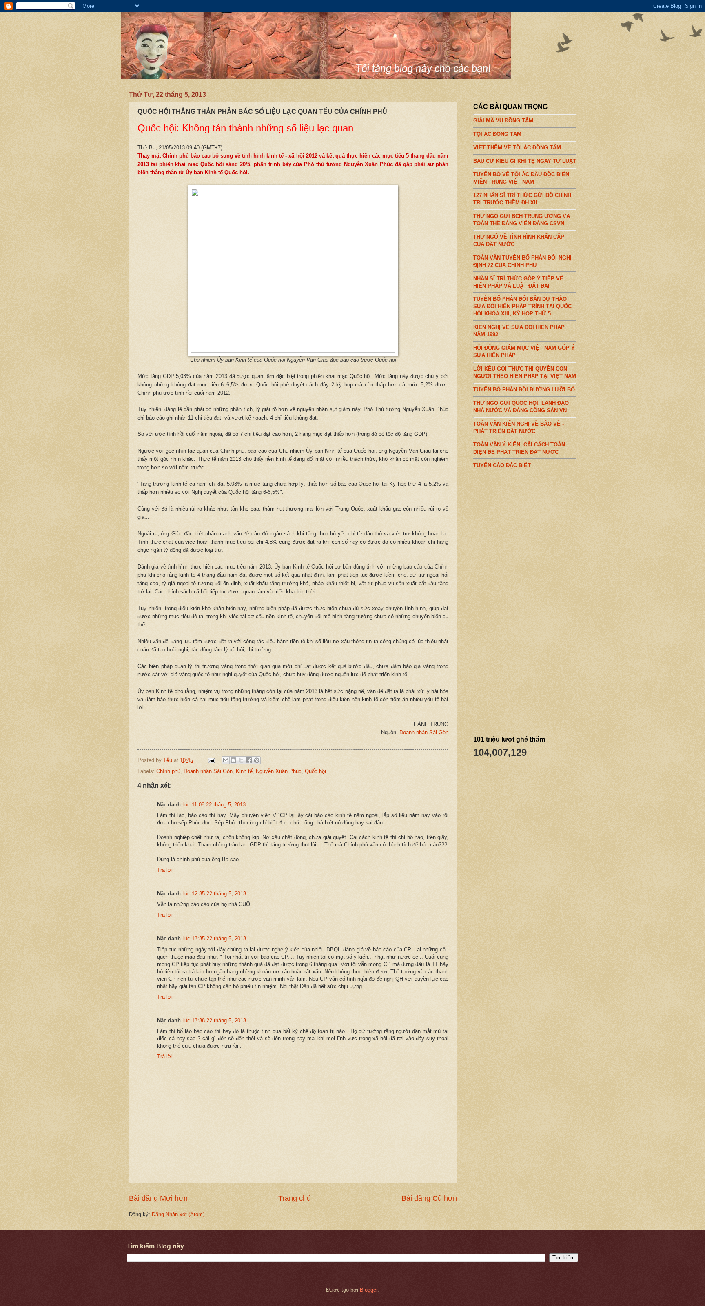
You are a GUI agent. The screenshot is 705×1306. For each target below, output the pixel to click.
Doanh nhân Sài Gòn (208, 771)
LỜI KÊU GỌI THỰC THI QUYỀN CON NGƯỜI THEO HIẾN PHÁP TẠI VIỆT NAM (524, 372)
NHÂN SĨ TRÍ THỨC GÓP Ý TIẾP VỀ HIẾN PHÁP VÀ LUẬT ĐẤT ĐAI (518, 282)
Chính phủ (168, 771)
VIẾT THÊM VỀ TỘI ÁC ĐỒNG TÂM (517, 147)
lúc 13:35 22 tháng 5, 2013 (214, 938)
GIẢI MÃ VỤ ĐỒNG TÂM (503, 121)
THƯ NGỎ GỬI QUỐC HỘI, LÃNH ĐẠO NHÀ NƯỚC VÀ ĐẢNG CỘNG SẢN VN (521, 406)
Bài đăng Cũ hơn (429, 1198)
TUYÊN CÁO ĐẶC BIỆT (502, 465)
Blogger (368, 1290)
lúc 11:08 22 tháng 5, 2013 (214, 805)
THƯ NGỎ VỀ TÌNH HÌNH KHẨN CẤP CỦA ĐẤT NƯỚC (518, 240)
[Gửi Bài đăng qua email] (211, 760)
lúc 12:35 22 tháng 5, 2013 (214, 894)
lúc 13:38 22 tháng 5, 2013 (214, 1020)
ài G (438, 732)
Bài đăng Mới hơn (158, 1198)
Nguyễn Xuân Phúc (279, 771)
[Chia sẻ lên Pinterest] (257, 760)
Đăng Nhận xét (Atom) (178, 1214)
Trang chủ (294, 1198)
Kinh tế (244, 771)
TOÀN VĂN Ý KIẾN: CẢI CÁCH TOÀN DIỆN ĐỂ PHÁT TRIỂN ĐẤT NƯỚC (519, 448)
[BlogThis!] (233, 760)
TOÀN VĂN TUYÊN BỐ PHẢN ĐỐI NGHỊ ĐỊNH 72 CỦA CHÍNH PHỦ (522, 261)
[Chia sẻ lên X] (241, 760)
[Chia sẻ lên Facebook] (249, 760)
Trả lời (165, 870)
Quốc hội (315, 771)
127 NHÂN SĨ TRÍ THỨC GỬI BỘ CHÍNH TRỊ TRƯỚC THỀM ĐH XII (522, 198)
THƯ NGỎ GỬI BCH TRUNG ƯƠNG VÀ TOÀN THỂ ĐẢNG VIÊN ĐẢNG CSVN (521, 219)
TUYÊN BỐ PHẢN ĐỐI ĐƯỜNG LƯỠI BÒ (524, 389)
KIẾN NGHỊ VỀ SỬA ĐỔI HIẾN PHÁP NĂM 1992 (519, 331)
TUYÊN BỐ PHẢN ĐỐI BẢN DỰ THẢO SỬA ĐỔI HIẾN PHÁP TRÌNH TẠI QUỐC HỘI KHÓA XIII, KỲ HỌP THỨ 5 (522, 306)
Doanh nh (410, 732)
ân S (427, 732)
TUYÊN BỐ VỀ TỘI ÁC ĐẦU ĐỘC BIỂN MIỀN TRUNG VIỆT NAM (521, 178)
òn (445, 732)
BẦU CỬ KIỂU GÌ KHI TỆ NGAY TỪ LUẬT (524, 161)
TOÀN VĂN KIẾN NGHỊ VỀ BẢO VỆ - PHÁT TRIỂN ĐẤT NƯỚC (518, 427)
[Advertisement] (534, 599)
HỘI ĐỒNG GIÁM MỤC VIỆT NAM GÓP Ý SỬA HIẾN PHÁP (524, 351)
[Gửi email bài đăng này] (226, 760)
